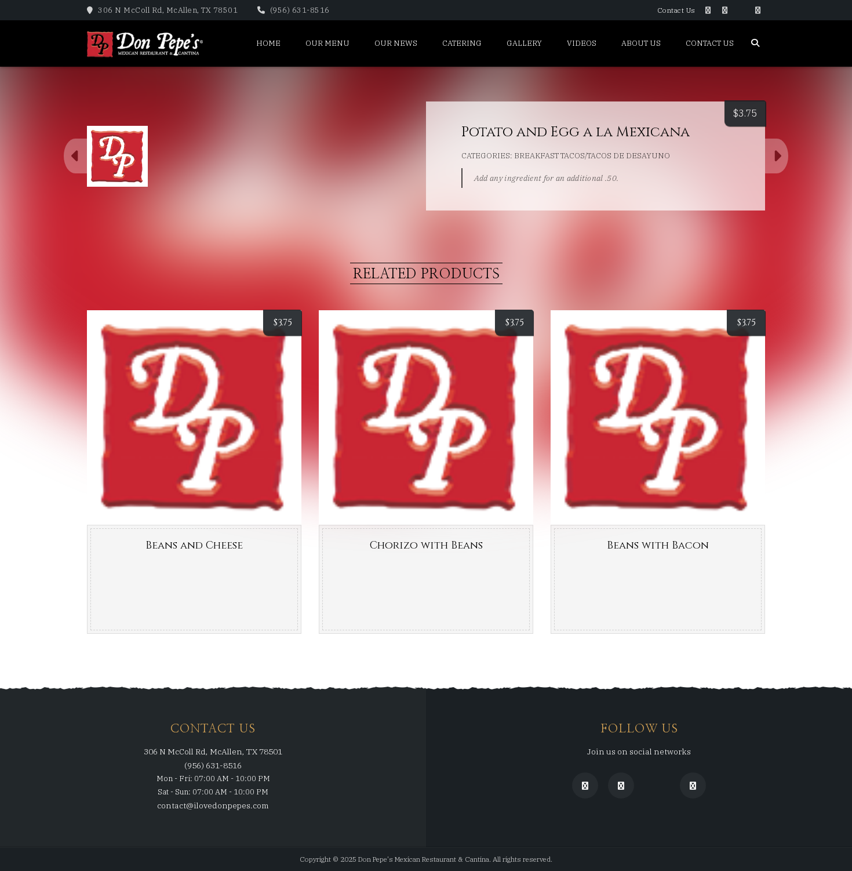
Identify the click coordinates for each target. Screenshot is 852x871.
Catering (462, 43)
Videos (581, 43)
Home (268, 43)
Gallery (524, 43)
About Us (641, 43)
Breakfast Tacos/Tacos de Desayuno (592, 156)
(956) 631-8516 (299, 10)
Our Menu (327, 43)
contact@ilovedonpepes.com (213, 805)
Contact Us (676, 10)
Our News (395, 43)
